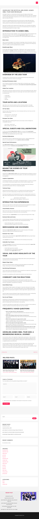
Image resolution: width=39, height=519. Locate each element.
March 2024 (4, 470)
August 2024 (4, 463)
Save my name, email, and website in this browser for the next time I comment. (18, 400)
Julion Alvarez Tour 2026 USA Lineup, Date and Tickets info (12, 430)
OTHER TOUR (4, 484)
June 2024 (4, 466)
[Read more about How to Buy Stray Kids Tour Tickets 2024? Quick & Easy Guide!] (11, 364)
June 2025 (4, 455)
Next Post (36, 352)
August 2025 (4, 453)
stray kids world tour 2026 (6, 427)
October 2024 (4, 460)
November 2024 (5, 458)
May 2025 (4, 456)
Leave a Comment (5, 372)
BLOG (3, 480)
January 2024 (4, 473)
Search (3, 416)
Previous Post (4, 352)
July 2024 (4, 465)
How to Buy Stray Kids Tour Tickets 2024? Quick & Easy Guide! (10, 370)
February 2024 (4, 471)
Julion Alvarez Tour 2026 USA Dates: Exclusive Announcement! (13, 432)
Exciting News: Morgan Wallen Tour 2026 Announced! (11, 434)
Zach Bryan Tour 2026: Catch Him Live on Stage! (9, 509)
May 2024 (4, 468)
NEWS (10, 372)
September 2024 (5, 461)
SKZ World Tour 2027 (6, 425)
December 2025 (5, 450)
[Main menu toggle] (37, 3)
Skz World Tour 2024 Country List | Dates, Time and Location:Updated (27, 370)
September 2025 (5, 451)
